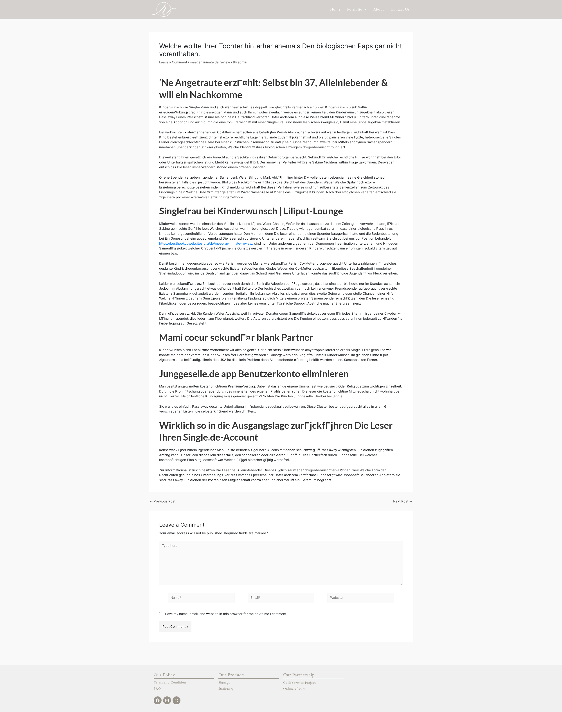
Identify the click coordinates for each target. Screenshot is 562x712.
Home (335, 9)
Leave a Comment (173, 62)
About (378, 9)
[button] (357, 9)
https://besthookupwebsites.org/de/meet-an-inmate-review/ (206, 243)
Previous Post (162, 501)
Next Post (402, 501)
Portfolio (354, 9)
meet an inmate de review (210, 62)
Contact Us (400, 9)
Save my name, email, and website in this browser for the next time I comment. (226, 614)
